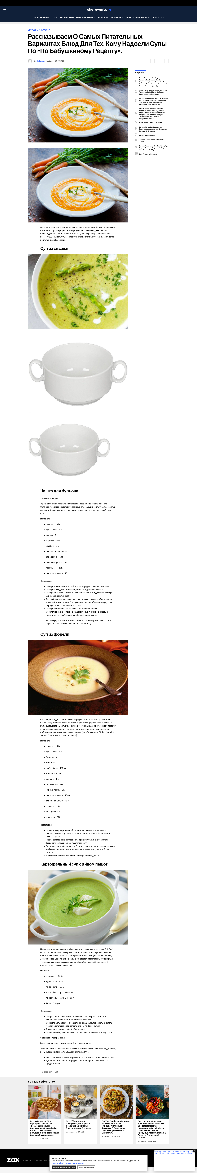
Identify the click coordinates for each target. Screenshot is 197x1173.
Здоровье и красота (44, 17)
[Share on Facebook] (152, 61)
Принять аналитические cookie (64, 1167)
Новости (157, 17)
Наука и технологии (137, 17)
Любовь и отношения (109, 17)
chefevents (40, 61)
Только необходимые (86, 1167)
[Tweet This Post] (157, 61)
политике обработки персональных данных (68, 1163)
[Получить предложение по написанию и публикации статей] (174, 1160)
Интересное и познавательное (76, 17)
